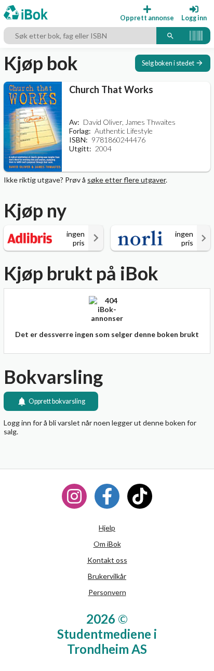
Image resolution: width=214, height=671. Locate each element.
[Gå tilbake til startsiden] (26, 13)
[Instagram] (74, 496)
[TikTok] (139, 496)
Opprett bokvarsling (57, 401)
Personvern (107, 592)
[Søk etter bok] (170, 36)
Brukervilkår (107, 576)
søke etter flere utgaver (126, 179)
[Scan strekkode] (196, 36)
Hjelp (107, 527)
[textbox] (80, 36)
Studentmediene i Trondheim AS (107, 641)
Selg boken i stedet (168, 63)
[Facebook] (107, 496)
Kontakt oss (107, 560)
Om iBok (107, 543)
